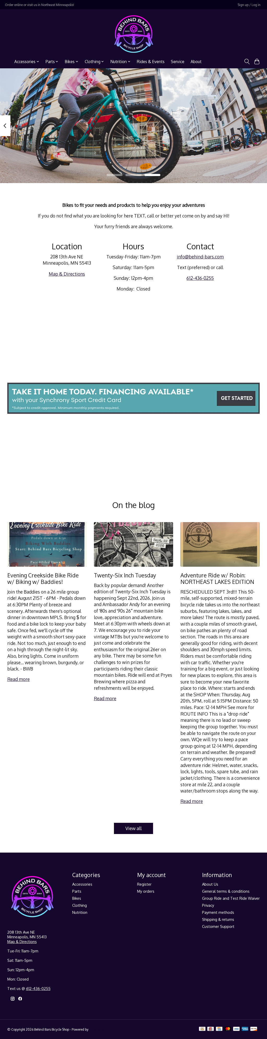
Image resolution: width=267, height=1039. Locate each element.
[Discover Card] (253, 1029)
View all (133, 828)
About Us (210, 884)
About (196, 61)
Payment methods (218, 912)
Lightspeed (97, 1029)
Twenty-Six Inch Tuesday (125, 575)
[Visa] (236, 1029)
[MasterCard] (227, 1029)
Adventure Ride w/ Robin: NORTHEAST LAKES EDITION (217, 578)
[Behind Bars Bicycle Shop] (133, 34)
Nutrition (79, 912)
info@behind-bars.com (200, 256)
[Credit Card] (219, 1029)
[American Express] (245, 1029)
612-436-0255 (200, 278)
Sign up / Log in (249, 5)
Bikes (76, 898)
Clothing (79, 905)
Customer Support (218, 926)
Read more (18, 679)
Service (177, 61)
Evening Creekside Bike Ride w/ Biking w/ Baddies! (43, 578)
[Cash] (202, 1029)
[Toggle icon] (247, 61)
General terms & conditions (226, 891)
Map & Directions (67, 274)
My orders (145, 891)
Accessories (82, 884)
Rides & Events (151, 61)
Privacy (208, 905)
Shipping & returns (218, 919)
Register (144, 884)
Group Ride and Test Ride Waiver (231, 898)
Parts (76, 891)
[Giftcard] (210, 1029)
